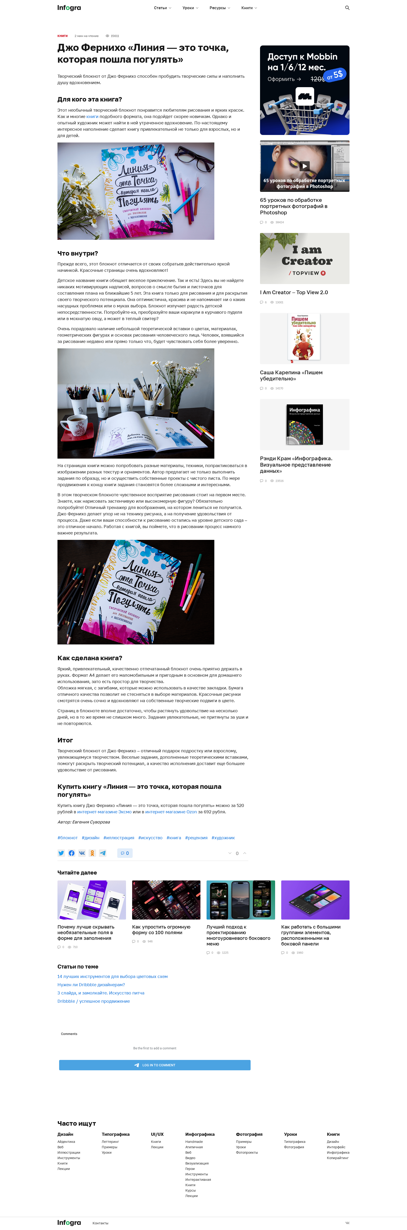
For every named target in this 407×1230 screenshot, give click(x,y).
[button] (347, 8)
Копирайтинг (338, 1158)
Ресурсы (218, 7)
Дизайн (333, 1142)
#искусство (150, 837)
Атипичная (194, 1147)
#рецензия (196, 837)
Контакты (100, 1223)
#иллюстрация (118, 837)
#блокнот (67, 837)
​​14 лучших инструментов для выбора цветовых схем (112, 976)
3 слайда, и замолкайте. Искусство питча (100, 992)
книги (92, 116)
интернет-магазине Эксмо (104, 811)
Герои (190, 1169)
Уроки (188, 7)
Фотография (294, 1147)
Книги (247, 7)
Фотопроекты (247, 1152)
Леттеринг (110, 1142)
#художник (223, 837)
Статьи (160, 7)
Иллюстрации (68, 1152)
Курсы (190, 1190)
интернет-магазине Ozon (171, 811)
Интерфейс (336, 1147)
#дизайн (90, 837)
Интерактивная (198, 1179)
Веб (60, 1147)
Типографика (294, 1142)
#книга (174, 837)
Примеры (109, 1147)
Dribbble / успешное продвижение (93, 1001)
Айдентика (66, 1142)
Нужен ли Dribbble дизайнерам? (91, 984)
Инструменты (68, 1158)
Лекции (63, 1169)
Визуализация (197, 1163)
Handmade (194, 1142)
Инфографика (338, 1152)
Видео (190, 1158)
